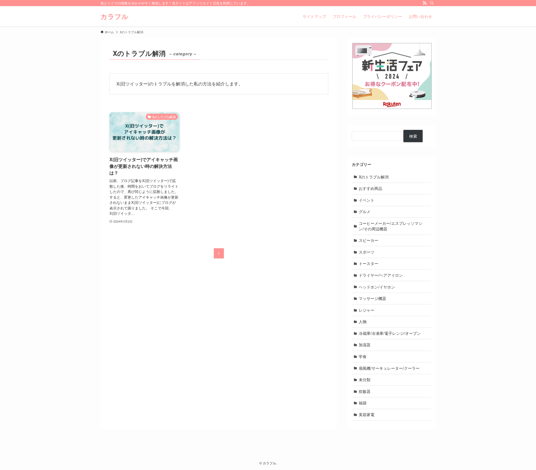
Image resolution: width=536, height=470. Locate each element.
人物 (363, 321)
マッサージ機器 (372, 298)
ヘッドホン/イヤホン (377, 287)
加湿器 (364, 344)
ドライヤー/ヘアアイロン (381, 275)
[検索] (432, 3)
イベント (366, 200)
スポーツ (366, 252)
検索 (413, 136)
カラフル (114, 16)
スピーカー (368, 240)
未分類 (364, 379)
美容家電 (366, 414)
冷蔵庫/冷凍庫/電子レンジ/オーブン (390, 333)
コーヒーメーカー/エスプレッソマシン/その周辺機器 (390, 226)
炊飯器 (364, 391)
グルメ (364, 211)
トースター (368, 263)
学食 (363, 356)
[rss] (424, 3)
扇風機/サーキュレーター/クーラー (389, 368)
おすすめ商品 (370, 188)
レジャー (366, 310)
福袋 (363, 402)
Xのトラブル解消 (374, 177)
